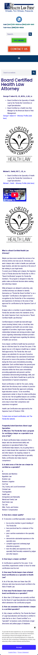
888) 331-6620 (18, 27)
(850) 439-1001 (28, 24)
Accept (19, 647)
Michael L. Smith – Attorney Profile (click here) (18, 183)
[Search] (30, 34)
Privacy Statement (23, 652)
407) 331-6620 (14, 24)
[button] (35, 627)
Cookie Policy (12, 652)
